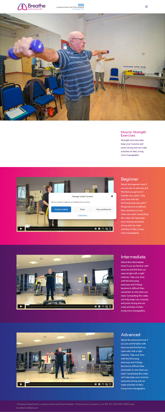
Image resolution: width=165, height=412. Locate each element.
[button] (112, 196)
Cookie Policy (82, 215)
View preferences (103, 209)
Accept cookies (61, 209)
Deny (82, 209)
